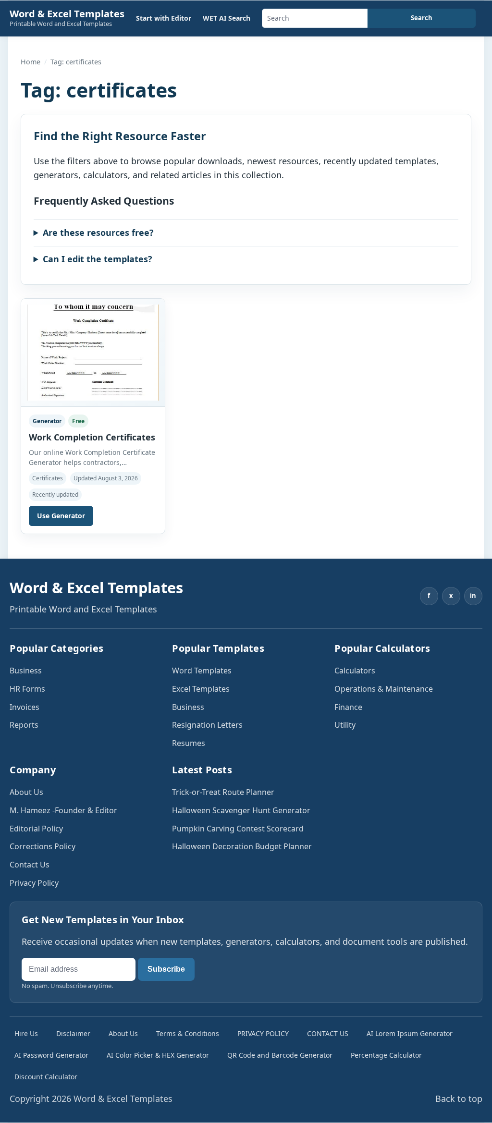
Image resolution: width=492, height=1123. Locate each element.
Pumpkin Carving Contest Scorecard (238, 828)
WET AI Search (226, 18)
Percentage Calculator (386, 1055)
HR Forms (27, 689)
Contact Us (29, 864)
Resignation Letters (207, 725)
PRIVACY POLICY (263, 1033)
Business (26, 670)
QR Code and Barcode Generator (279, 1055)
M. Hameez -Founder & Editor (63, 810)
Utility (345, 725)
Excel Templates (201, 689)
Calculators (354, 670)
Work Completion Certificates (92, 437)
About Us (26, 792)
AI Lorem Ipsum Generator (410, 1033)
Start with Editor (163, 18)
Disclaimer (73, 1033)
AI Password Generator (51, 1055)
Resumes (188, 743)
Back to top (458, 1098)
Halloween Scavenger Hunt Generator (241, 810)
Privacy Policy (34, 883)
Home (30, 61)
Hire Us (26, 1033)
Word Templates (202, 670)
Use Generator (61, 515)
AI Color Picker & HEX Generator (158, 1055)
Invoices (24, 707)
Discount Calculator (45, 1076)
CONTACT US (327, 1033)
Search (421, 17)
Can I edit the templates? (97, 259)
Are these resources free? (98, 232)
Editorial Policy (36, 828)
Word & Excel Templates (67, 13)
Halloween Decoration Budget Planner (242, 846)
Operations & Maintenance (383, 689)
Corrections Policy (42, 846)
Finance (348, 707)
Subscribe (166, 969)
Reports (24, 725)
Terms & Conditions (187, 1033)
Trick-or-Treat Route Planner (223, 792)
